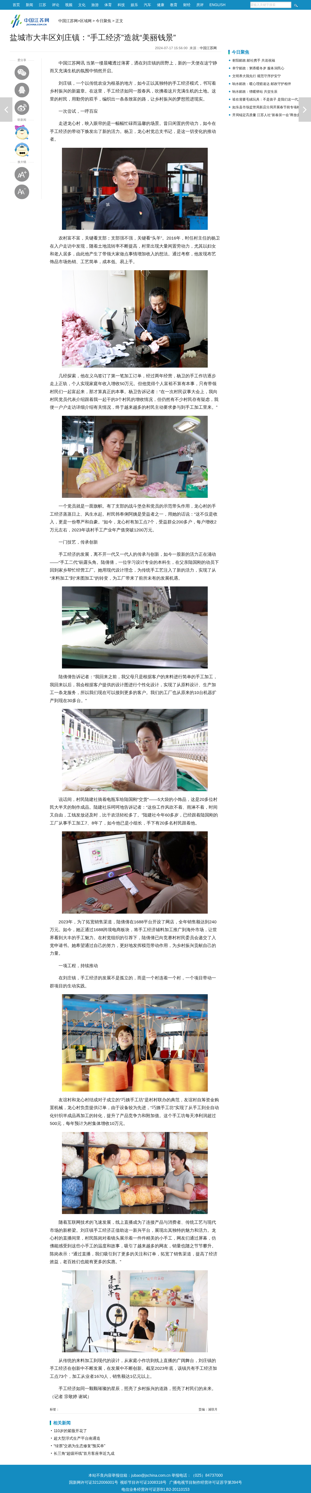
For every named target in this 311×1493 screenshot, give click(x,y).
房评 (200, 5)
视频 (68, 5)
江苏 (42, 5)
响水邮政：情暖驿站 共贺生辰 (254, 91)
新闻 (29, 5)
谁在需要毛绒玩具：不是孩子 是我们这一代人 (266, 99)
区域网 (86, 21)
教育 (173, 5)
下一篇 (305, 109)
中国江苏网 (68, 21)
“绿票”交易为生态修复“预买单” (79, 1446)
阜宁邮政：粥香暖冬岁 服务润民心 (258, 68)
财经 (186, 5)
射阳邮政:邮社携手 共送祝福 (253, 60)
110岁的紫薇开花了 (70, 1431)
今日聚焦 (103, 21)
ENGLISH (217, 5)
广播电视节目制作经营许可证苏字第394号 (205, 1482)
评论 (55, 5)
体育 (108, 5)
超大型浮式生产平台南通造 (77, 1438)
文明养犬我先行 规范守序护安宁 (256, 76)
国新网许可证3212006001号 (93, 1482)
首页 (16, 5)
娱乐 (134, 5)
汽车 (147, 5)
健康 (160, 5)
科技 (121, 5)
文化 (82, 5)
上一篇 (6, 109)
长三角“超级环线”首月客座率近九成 (84, 1453)
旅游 (95, 5)
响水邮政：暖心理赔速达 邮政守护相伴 (261, 84)
